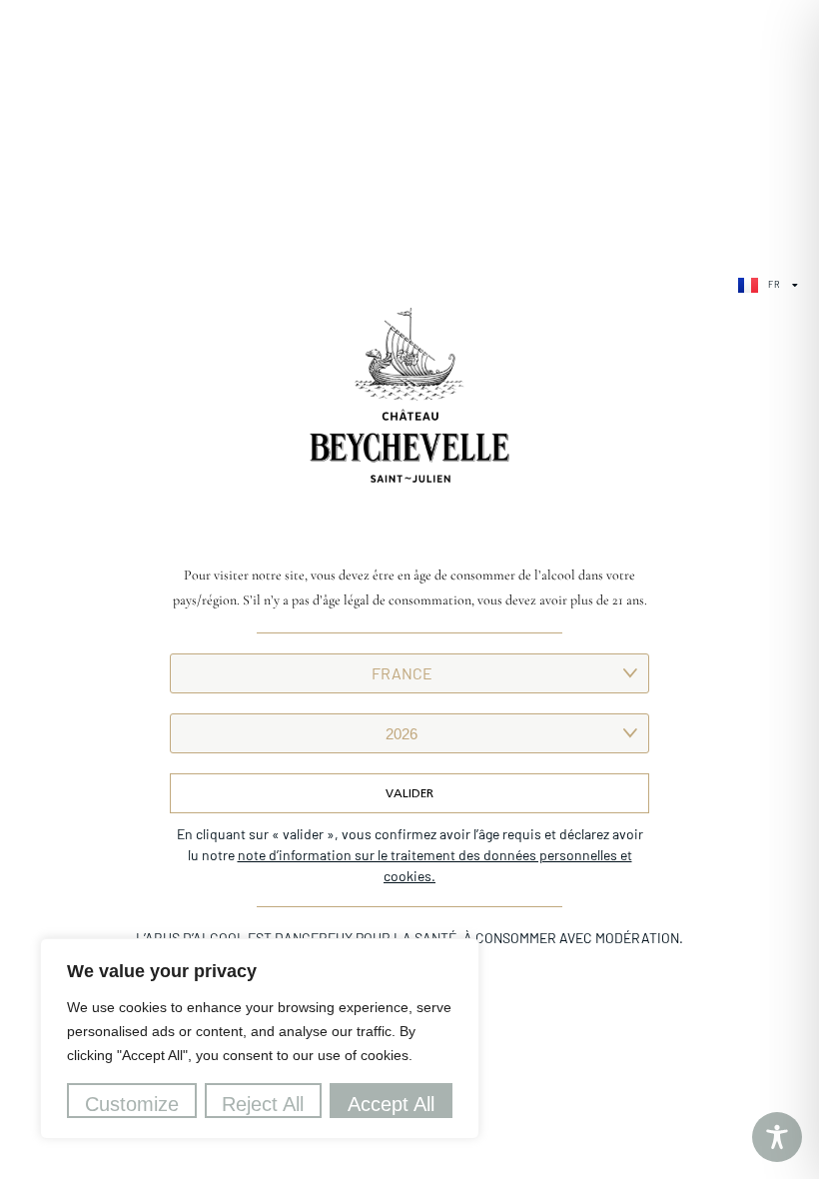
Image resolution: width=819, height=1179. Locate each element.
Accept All (391, 1104)
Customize (132, 1104)
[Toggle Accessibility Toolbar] (777, 1137)
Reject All (263, 1104)
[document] (409, 589)
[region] (259, 1038)
